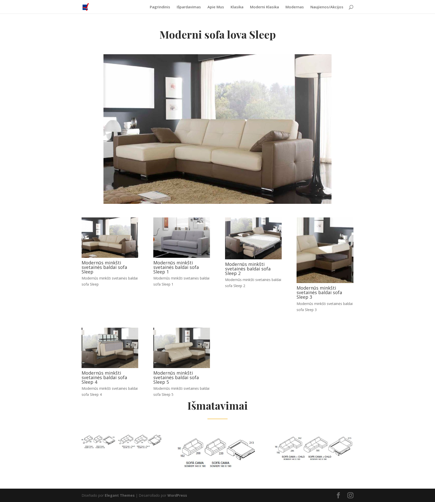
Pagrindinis (160, 7)
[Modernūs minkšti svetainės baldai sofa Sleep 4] (110, 366)
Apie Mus (215, 7)
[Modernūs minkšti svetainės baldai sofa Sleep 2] (253, 258)
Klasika (237, 7)
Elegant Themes (120, 495)
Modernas (294, 7)
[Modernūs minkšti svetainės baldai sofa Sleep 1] (181, 256)
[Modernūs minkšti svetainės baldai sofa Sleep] (110, 256)
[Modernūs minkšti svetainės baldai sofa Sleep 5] (181, 366)
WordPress (177, 495)
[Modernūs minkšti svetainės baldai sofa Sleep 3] (325, 281)
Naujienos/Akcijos (326, 7)
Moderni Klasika (264, 7)
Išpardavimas (189, 7)
